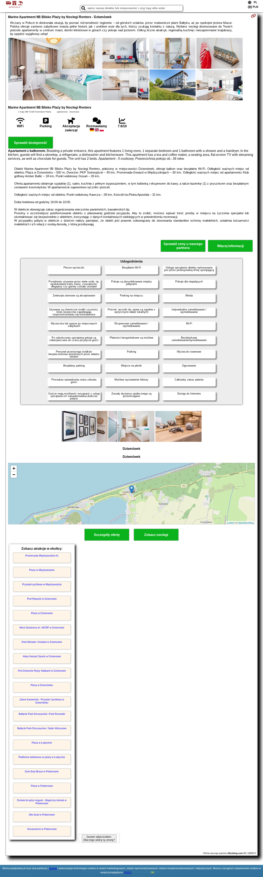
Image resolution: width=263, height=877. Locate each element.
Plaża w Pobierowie (42, 785)
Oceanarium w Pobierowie (42, 829)
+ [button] (14, 468)
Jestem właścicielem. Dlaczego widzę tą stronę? (99, 838)
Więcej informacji (230, 246)
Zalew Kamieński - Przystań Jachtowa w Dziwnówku (42, 701)
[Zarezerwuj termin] (253, 15)
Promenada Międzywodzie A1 (42, 555)
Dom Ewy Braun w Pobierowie (42, 771)
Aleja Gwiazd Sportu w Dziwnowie (42, 656)
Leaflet (230, 522)
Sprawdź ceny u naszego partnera (183, 246)
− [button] (14, 474)
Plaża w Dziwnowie (42, 613)
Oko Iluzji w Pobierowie (42, 814)
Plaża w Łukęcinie (42, 742)
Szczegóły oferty (107, 535)
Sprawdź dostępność (30, 143)
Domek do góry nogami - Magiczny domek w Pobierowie (42, 802)
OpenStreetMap (246, 522)
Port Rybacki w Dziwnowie (42, 598)
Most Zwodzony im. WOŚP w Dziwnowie (42, 627)
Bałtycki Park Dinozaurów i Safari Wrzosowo (42, 728)
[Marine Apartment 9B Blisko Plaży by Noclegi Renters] (55, 69)
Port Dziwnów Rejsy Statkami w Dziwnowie (42, 670)
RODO (128, 872)
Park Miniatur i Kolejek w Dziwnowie (42, 642)
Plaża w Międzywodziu (42, 570)
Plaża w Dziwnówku (42, 685)
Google (53, 868)
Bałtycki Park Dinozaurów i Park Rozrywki (42, 714)
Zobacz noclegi (156, 535)
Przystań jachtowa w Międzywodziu (42, 584)
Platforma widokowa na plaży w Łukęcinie (41, 757)
